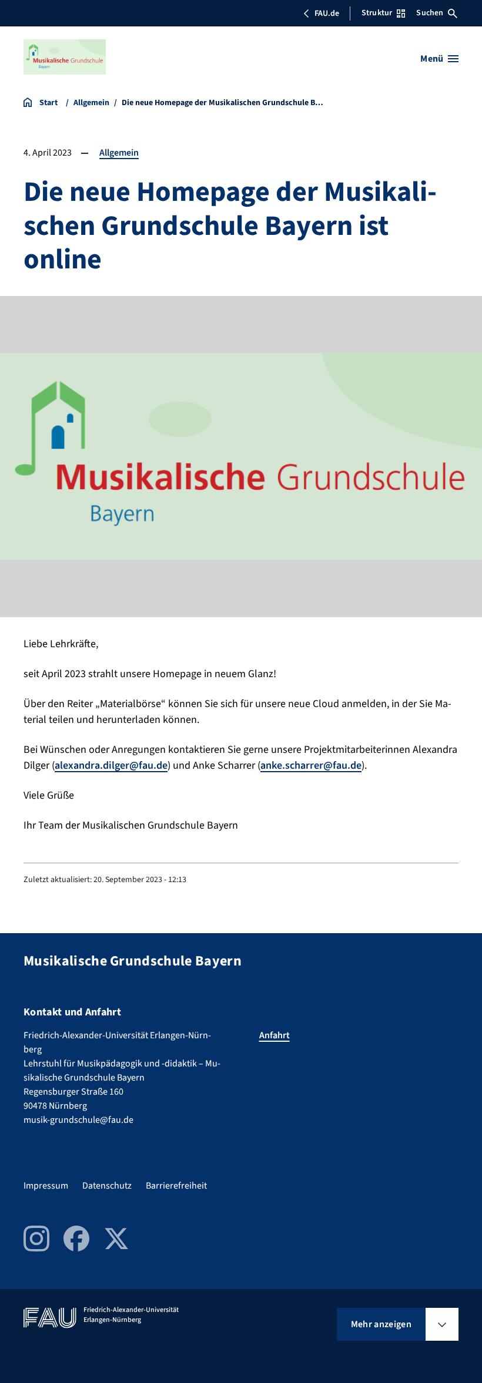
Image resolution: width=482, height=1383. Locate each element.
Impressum (46, 1185)
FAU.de (326, 13)
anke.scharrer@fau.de (311, 765)
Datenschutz (107, 1185)
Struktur (377, 13)
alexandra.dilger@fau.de (111, 765)
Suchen (429, 13)
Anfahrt (274, 1035)
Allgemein (119, 152)
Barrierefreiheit (176, 1185)
